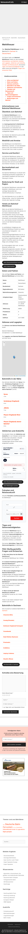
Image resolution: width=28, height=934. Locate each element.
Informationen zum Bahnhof (10, 61)
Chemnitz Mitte (8, 615)
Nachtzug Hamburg (9, 895)
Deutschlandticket (9, 855)
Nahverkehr (7, 832)
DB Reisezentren (8, 882)
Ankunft (22, 453)
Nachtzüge (7, 884)
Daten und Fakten (12, 82)
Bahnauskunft (6, 38)
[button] (14, 357)
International (7, 829)
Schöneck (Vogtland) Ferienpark (13, 626)
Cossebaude (7, 631)
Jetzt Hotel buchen (9, 266)
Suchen (16, 518)
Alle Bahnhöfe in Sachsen (11, 664)
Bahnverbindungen (9, 913)
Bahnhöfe (14, 38)
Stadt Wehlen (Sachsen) (10, 637)
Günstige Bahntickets (10, 857)
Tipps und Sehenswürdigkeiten (11, 66)
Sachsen (13, 51)
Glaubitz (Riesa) (8, 659)
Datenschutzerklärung (14, 926)
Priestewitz (6, 642)
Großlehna (6, 648)
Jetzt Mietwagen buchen (11, 485)
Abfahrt (16, 453)
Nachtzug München (9, 897)
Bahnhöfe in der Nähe (13, 85)
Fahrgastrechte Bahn (10, 879)
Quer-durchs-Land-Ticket (11, 860)
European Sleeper (9, 900)
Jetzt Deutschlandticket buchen (13, 262)
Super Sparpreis (8, 864)
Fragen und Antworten (14, 96)
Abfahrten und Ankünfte (18, 63)
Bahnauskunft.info (7, 2)
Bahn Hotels (7, 917)
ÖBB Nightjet (7, 902)
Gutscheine (19, 827)
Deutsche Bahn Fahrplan (11, 877)
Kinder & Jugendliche (18, 829)
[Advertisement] (14, 19)
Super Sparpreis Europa (10, 862)
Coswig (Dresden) (8, 620)
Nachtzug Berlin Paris (10, 893)
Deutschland (21, 38)
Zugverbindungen (9, 915)
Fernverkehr (8, 827)
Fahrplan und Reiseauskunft (10, 65)
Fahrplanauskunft (9, 911)
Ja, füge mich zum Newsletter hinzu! (13, 707)
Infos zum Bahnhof (12, 80)
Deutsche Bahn (12, 824)
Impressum (17, 924)
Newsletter (10, 924)
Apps (4, 824)
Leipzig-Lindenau (8, 653)
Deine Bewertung (7, 693)
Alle (5, 460)
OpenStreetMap (22, 375)
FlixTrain (14, 827)
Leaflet (16, 375)
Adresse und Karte (12, 84)
